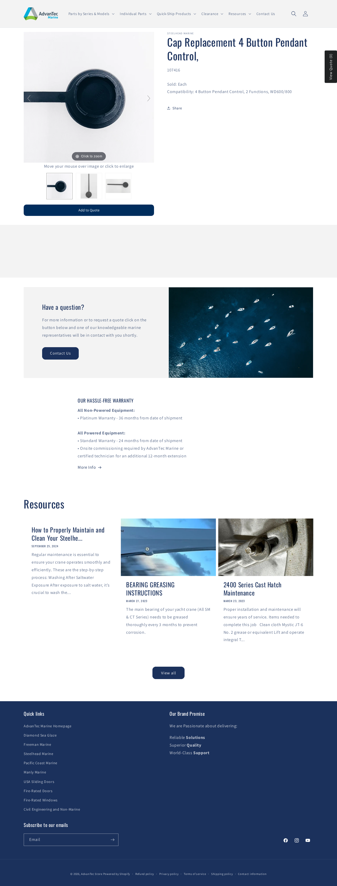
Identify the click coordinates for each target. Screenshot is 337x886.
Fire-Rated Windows (41, 800)
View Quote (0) (330, 67)
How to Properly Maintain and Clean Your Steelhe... (68, 534)
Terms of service (195, 874)
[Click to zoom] (89, 97)
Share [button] (177, 108)
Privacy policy (169, 874)
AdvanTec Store (91, 874)
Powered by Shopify (116, 874)
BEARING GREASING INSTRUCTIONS (150, 588)
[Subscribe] (112, 840)
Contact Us (60, 353)
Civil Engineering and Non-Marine (52, 809)
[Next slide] (148, 98)
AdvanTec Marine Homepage (47, 726)
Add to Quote (89, 210)
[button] (91, 13)
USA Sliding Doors (39, 781)
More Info (87, 467)
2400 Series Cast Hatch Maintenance (253, 588)
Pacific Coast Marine (40, 763)
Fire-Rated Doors (38, 790)
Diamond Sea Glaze (40, 735)
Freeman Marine (37, 744)
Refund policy (144, 874)
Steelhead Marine (38, 753)
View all (168, 672)
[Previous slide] (29, 98)
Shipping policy (222, 874)
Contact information (252, 874)
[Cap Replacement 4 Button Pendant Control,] (59, 186)
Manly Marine (35, 772)
